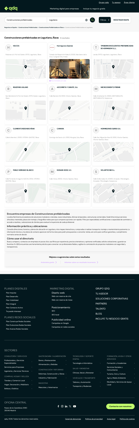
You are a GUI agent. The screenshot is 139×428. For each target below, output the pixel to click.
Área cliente (129, 2)
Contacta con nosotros (120, 406)
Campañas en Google (60, 323)
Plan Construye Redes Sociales (18, 321)
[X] (70, 407)
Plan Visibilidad (12, 300)
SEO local (55, 315)
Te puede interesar (13, 311)
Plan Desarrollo (12, 296)
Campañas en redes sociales (63, 327)
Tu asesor (116, 2)
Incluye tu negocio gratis (94, 8)
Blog (99, 313)
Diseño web (58, 292)
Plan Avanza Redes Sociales (17, 329)
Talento (101, 308)
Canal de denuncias (73, 419)
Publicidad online (61, 319)
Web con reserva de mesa (62, 300)
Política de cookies (127, 419)
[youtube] (74, 407)
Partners (101, 303)
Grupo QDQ (103, 288)
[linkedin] (66, 407)
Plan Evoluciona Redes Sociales (18, 325)
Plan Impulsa (11, 293)
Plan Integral (11, 304)
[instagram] (62, 407)
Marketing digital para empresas (64, 8)
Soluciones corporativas (112, 298)
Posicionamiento (61, 307)
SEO (53, 311)
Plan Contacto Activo (14, 308)
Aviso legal (111, 419)
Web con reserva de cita (61, 296)
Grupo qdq (104, 2)
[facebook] (58, 407)
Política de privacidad (94, 419)
